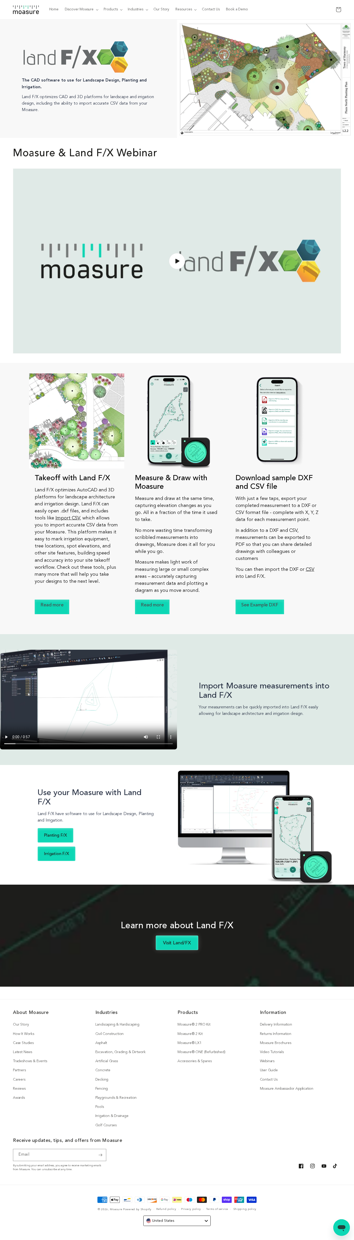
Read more (52, 605)
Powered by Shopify (137, 1209)
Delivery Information (276, 1025)
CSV (310, 569)
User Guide (269, 1070)
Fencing (101, 1089)
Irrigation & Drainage (112, 1116)
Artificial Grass (106, 1061)
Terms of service (217, 1209)
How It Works (23, 1034)
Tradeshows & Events (30, 1061)
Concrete (103, 1070)
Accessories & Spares (194, 1061)
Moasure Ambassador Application (287, 1089)
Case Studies (23, 1043)
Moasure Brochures (275, 1043)
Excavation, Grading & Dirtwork (120, 1052)
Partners (19, 1070)
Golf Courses (106, 1125)
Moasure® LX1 (190, 1043)
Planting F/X (55, 836)
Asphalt (101, 1043)
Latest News (22, 1052)
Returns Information (276, 1034)
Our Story (21, 1025)
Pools (99, 1107)
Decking (102, 1080)
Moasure (116, 1209)
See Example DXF (259, 605)
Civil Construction (109, 1034)
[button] (81, 9)
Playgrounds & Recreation (116, 1098)
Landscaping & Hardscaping (117, 1025)
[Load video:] (177, 261)
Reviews (19, 1089)
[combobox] (177, 1221)
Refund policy (166, 1209)
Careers (19, 1080)
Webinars (267, 1061)
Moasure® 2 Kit (190, 1034)
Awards (19, 1098)
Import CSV (67, 518)
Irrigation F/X (56, 854)
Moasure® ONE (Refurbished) (201, 1052)
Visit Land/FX (177, 943)
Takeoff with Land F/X (72, 478)
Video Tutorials (272, 1052)
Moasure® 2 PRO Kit (194, 1025)
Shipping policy (245, 1209)
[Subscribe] (100, 1155)
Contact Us (269, 1080)
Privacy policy (191, 1209)
